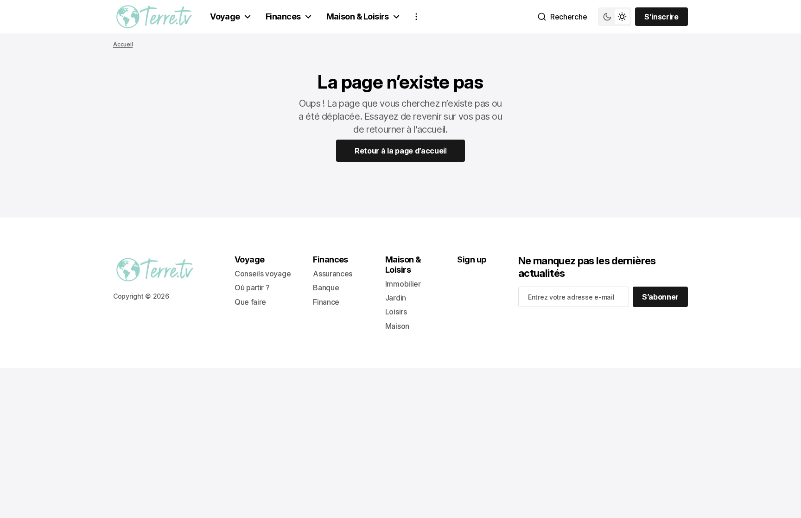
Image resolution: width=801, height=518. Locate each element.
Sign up (471, 259)
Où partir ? (252, 287)
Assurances (332, 273)
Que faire (250, 302)
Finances (283, 16)
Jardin (395, 297)
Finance (326, 302)
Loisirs (396, 311)
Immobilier (403, 283)
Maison (397, 326)
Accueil (123, 44)
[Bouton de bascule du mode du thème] (614, 16)
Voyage (225, 16)
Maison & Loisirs (357, 16)
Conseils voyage (263, 273)
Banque (326, 287)
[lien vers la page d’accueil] (154, 16)
